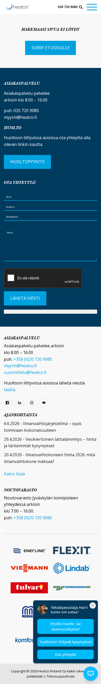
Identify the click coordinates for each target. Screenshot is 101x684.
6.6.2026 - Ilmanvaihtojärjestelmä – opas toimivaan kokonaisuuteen (43, 427)
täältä (9, 389)
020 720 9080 (67, 7)
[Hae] (81, 7)
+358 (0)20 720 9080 (32, 359)
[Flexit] (71, 550)
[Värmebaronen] (71, 587)
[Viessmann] (29, 568)
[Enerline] (29, 550)
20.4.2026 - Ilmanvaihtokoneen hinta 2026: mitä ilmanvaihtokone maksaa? (49, 458)
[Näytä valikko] (92, 7)
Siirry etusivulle (51, 48)
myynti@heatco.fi (20, 117)
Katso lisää (14, 474)
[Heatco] (17, 6)
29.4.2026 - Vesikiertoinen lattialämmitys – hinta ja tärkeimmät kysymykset (50, 442)
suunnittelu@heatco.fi (25, 372)
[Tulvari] (29, 587)
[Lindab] (71, 568)
